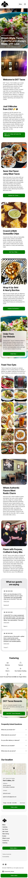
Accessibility (5, 854)
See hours (21, 800)
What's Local (5, 836)
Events (4, 833)
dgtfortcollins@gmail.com (9, 795)
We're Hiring (5, 831)
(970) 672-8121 (6, 791)
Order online (13, 804)
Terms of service (6, 851)
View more (6, 601)
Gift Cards (5, 829)
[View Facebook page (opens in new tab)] (3, 862)
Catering (4, 824)
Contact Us (5, 838)
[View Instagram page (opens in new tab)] (6, 862)
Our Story (5, 827)
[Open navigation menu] (24, 4)
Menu (20, 4)
